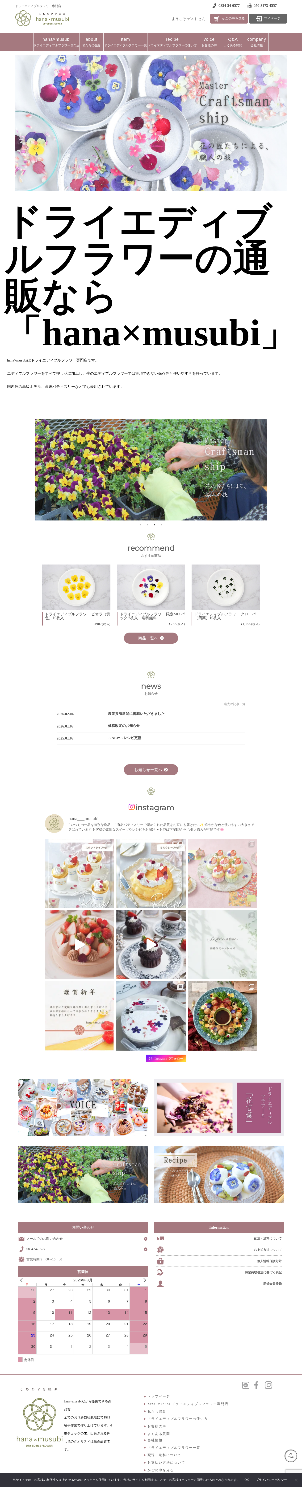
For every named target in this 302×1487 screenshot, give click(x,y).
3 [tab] (154, 524)
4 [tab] (161, 524)
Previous (65, 470)
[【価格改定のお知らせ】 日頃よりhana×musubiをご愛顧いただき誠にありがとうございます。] (222, 944)
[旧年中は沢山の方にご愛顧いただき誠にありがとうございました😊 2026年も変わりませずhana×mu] (79, 1015)
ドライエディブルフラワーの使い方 (172, 42)
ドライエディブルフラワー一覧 (125, 42)
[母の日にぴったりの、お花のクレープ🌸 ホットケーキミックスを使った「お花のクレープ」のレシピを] (150, 873)
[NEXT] (143, 1280)
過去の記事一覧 (234, 704)
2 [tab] (147, 524)
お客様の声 (209, 42)
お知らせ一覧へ (148, 770)
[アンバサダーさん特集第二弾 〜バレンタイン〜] (79, 944)
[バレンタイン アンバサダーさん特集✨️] (150, 944)
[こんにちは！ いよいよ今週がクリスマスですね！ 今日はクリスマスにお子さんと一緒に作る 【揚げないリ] (222, 1015)
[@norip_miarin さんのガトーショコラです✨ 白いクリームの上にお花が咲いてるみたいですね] (150, 1015)
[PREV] (22, 1280)
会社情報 (256, 42)
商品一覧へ (148, 638)
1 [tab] (140, 524)
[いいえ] (296, 1480)
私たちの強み (91, 42)
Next (233, 470)
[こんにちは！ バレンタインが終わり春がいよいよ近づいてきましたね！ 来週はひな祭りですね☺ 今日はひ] (222, 873)
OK (246, 1480)
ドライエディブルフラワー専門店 (57, 42)
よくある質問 (233, 42)
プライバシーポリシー (271, 1480)
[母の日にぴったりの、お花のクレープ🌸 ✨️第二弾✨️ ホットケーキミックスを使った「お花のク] (79, 873)
